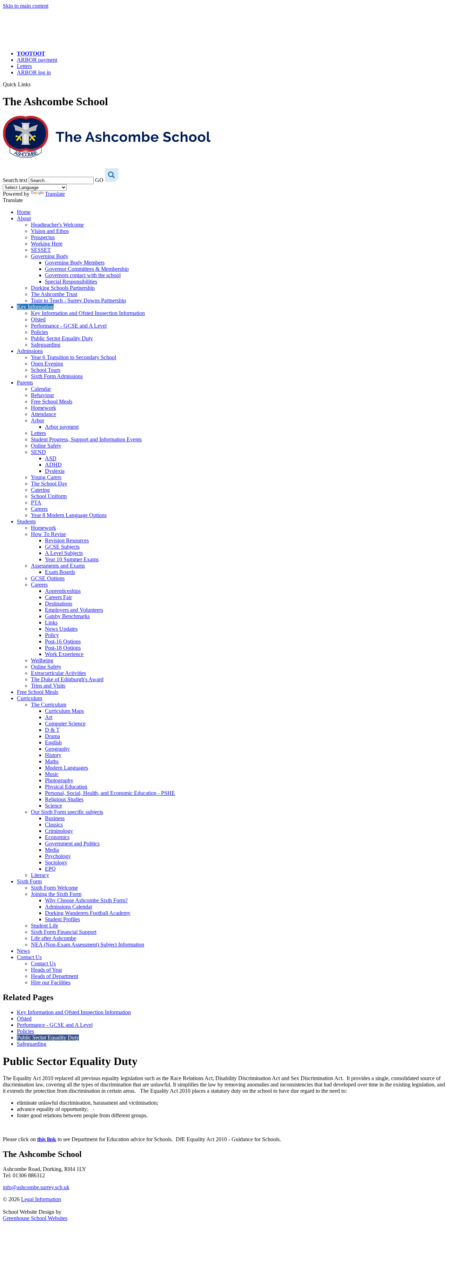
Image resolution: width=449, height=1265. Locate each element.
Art (48, 717)
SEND (38, 452)
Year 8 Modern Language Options (69, 515)
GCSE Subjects (62, 547)
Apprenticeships (63, 591)
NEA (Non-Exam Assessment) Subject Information (87, 945)
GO (99, 180)
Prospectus (43, 237)
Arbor (37, 420)
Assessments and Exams (58, 566)
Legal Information (41, 1199)
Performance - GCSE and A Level (69, 326)
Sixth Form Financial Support (63, 932)
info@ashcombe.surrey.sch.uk (36, 1187)
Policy (52, 635)
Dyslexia (55, 471)
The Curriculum (48, 705)
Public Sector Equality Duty (62, 338)
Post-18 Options (63, 648)
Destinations (58, 604)
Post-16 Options (63, 641)
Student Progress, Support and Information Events (86, 439)
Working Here (46, 244)
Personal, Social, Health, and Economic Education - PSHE (110, 793)
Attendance (43, 414)
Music (52, 774)
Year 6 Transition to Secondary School (73, 357)
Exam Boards (60, 572)
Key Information (35, 307)
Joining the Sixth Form (56, 894)
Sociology (56, 862)
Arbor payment (62, 427)
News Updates (61, 629)
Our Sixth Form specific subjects (67, 812)
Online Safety (46, 446)
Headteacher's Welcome (57, 225)
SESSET (41, 250)
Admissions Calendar (68, 907)
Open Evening (47, 364)
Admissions (30, 351)
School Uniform (49, 496)
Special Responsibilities (71, 282)
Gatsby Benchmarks (67, 616)
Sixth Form (29, 881)
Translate (55, 194)
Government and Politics (72, 843)
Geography (57, 749)
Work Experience (64, 654)
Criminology (59, 831)
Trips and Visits (48, 686)
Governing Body (49, 256)
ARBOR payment (37, 60)
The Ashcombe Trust (54, 294)
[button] (33, 84)
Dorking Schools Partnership (63, 288)
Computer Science (65, 724)
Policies (39, 332)
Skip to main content (25, 6)
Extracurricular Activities (58, 673)
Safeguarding (45, 345)
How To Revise (48, 534)
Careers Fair (58, 597)
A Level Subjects (64, 553)
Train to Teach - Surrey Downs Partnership (78, 300)
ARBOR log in (34, 72)
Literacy (40, 875)
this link (46, 1139)
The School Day (49, 484)
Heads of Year (46, 970)
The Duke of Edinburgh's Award (67, 679)
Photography (59, 780)
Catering (40, 490)
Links (51, 622)
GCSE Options (48, 578)
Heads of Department (54, 976)
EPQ (50, 869)
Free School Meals (51, 401)
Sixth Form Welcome (54, 888)
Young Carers (46, 477)
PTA (36, 503)
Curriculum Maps (64, 711)
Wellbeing (42, 660)
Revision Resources (67, 540)
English (53, 742)
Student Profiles (62, 919)
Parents (25, 383)
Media (52, 850)
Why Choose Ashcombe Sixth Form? (86, 900)
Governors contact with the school (83, 275)
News (23, 951)
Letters (24, 66)
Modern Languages (66, 768)
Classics (54, 825)
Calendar (41, 389)
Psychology (58, 856)
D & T (52, 730)
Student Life (44, 926)
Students (26, 521)
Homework (43, 408)
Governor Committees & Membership (87, 269)
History (53, 755)
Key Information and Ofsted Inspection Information (88, 313)
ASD (50, 458)
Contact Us (29, 957)
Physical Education (66, 787)
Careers (39, 509)
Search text (15, 180)
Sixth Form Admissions (57, 376)
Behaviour (42, 395)
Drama (52, 736)
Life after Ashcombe (53, 938)
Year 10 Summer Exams (72, 559)
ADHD (53, 465)
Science (53, 806)
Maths (52, 761)
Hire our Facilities (51, 982)
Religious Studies (64, 799)
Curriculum (29, 698)
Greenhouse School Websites (35, 1218)
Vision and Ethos (50, 231)
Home (24, 212)
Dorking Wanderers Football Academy (87, 913)
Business (55, 818)
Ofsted (38, 319)
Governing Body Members (75, 263)
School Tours (45, 370)
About (24, 218)
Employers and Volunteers (74, 610)
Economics (57, 837)
